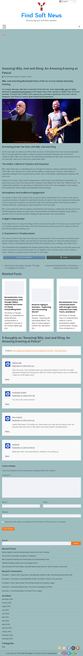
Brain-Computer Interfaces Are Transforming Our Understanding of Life (25, 559)
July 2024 (5, 610)
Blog (4, 35)
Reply (7, 379)
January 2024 (6, 631)
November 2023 (7, 639)
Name (5, 502)
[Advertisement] (41, 51)
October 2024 (6, 603)
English (65, 1)
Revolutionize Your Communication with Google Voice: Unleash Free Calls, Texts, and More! (68, 307)
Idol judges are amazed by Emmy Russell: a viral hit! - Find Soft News (39, 351)
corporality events (19, 392)
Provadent (5, 575)
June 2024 (5, 613)
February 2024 (7, 628)
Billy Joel (64, 89)
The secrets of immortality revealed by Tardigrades (19, 556)
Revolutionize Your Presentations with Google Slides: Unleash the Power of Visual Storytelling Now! (13, 303)
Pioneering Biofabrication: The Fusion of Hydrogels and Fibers (31, 587)
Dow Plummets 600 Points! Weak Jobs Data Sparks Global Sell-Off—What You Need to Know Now (34, 566)
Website (5, 512)
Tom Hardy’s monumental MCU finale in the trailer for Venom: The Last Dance (36, 579)
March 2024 (6, 624)
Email (45, 502)
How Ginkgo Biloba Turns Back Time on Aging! (26, 591)
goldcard (15, 444)
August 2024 (6, 606)
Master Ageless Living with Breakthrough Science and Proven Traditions (26, 552)
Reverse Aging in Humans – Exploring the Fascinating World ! (41, 308)
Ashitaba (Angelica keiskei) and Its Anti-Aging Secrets (20, 563)
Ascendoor (53, 653)
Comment (6, 475)
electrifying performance (21, 92)
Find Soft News (41, 15)
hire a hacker (17, 417)
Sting (74, 89)
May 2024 (5, 617)
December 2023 (7, 635)
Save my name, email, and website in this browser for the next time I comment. (35, 522)
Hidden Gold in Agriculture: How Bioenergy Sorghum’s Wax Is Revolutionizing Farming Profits (41, 575)
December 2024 (7, 599)
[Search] (79, 26)
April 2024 (5, 621)
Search (5, 540)
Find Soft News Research (12, 76)
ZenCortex (5, 587)
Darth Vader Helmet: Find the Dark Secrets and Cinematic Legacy (33, 583)
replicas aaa (16, 363)
